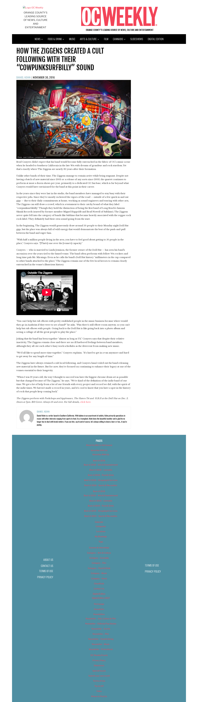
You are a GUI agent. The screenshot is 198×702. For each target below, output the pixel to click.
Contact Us (47, 566)
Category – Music (99, 573)
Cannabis (118, 39)
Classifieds (99, 583)
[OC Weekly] (33, 7)
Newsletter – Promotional (101, 649)
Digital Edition (156, 39)
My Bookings (101, 536)
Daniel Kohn (23, 77)
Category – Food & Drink (99, 568)
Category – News (99, 578)
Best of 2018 (99, 460)
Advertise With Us (99, 450)
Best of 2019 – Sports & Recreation (100, 516)
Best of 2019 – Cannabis (100, 500)
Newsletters (99, 614)
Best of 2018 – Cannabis (100, 470)
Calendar (99, 522)
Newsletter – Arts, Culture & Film (101, 618)
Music (72, 39)
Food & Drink (55, 39)
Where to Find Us (99, 696)
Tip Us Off (99, 686)
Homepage (99, 604)
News (37, 39)
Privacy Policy (45, 577)
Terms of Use (46, 571)
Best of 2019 (99, 491)
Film (106, 39)
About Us (48, 560)
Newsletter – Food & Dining (100, 639)
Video (99, 691)
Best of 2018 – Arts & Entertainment (101, 465)
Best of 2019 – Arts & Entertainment (101, 495)
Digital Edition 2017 (101, 598)
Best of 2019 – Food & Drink (101, 505)
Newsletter (99, 609)
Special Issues (99, 670)
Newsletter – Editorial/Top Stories (100, 623)
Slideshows (136, 39)
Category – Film (99, 563)
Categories (101, 526)
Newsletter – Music (101, 644)
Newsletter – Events (100, 628)
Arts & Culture (88, 39)
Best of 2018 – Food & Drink (101, 475)
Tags (101, 541)
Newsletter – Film (101, 634)
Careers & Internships (99, 547)
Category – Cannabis (99, 558)
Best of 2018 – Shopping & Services (100, 480)
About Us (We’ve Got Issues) (99, 445)
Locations (100, 531)
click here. (86, 402)
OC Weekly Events (99, 655)
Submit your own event (99, 675)
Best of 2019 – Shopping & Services (100, 511)
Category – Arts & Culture (99, 553)
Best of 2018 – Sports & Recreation (100, 485)
